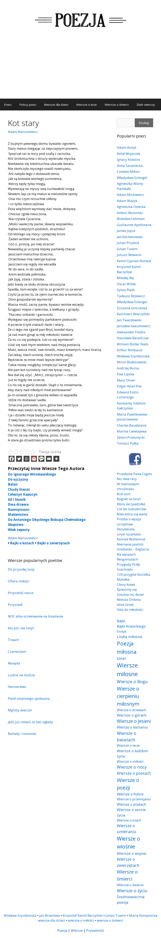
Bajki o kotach (22, 543)
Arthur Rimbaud (129, 350)
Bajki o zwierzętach (53, 543)
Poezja (62, 930)
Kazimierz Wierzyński (133, 314)
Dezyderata (126, 529)
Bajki (121, 620)
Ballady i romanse (22, 733)
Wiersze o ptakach (131, 804)
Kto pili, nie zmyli (21, 628)
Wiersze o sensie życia (131, 812)
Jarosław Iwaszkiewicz (134, 326)
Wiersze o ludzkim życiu (132, 753)
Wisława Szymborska (133, 356)
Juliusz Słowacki (129, 254)
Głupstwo (16, 524)
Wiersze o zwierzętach (128, 862)
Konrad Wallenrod (131, 539)
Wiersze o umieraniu (126, 828)
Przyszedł (15, 604)
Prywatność (95, 930)
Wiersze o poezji (128, 784)
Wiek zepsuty (19, 529)
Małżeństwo (18, 514)
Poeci (7, 105)
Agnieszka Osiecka (131, 206)
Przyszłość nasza (20, 592)
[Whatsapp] (26, 458)
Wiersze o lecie (86, 105)
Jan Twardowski (129, 320)
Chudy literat (19, 489)
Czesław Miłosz (128, 171)
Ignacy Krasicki (128, 159)
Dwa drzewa (18, 504)
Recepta (14, 663)
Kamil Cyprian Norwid (134, 261)
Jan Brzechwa (49, 915)
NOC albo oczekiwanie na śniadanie (35, 616)
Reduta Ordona (129, 599)
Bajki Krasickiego (131, 626)
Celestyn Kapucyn (23, 494)
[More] (56, 458)
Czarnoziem (17, 651)
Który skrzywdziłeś (131, 504)
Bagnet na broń (129, 499)
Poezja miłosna (126, 647)
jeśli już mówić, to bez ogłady (30, 722)
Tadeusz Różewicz (131, 296)
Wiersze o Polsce (130, 794)
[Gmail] (34, 458)
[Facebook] (11, 458)
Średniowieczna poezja (131, 899)
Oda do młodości (130, 609)
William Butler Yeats (132, 344)
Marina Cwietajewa (132, 431)
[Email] (49, 458)
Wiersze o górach (132, 715)
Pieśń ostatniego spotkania (29, 698)
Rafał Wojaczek (128, 153)
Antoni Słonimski (130, 212)
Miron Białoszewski (132, 362)
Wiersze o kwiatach (126, 736)
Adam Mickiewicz (130, 194)
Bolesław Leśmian (131, 218)
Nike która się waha (132, 514)
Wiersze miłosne (127, 669)
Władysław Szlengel (132, 177)
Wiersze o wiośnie (128, 842)
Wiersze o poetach (134, 773)
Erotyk (121, 631)
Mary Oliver (126, 380)
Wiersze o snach (129, 820)
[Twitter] (19, 458)
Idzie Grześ (125, 604)
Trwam (13, 639)
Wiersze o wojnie (131, 853)
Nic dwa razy (127, 478)
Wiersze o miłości (130, 761)
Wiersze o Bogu (132, 681)
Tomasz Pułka (128, 443)
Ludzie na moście (21, 675)
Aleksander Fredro (131, 332)
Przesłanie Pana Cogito (134, 474)
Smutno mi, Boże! (130, 594)
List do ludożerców (131, 509)
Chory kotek (126, 584)
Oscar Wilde (126, 284)
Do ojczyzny (18, 479)
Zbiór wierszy (145, 105)
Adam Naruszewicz (23, 131)
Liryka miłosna (129, 636)
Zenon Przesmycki (131, 437)
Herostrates (17, 686)
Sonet (121, 658)
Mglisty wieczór (20, 710)
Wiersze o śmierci (117, 105)
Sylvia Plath (126, 290)
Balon (13, 484)
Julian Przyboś (128, 242)
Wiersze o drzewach (131, 710)
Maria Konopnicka (143, 915)
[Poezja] (80, 19)
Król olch (123, 494)
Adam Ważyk (127, 200)
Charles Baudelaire (131, 425)
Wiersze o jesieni (134, 721)
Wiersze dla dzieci (56, 105)
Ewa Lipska (125, 374)
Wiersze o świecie (130, 885)
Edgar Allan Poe (129, 386)
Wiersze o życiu (132, 890)
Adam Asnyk (126, 147)
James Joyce (126, 230)
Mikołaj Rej (125, 278)
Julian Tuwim (127, 249)
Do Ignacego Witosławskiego (32, 474)
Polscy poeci (27, 105)
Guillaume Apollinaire (134, 224)
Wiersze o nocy (132, 767)
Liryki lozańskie (129, 534)
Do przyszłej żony (21, 569)
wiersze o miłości (81, 920)
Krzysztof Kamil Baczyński (83, 915)
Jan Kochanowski (130, 236)
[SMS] (41, 458)
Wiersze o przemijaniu (134, 799)
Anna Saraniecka (130, 165)
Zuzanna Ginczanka (132, 308)
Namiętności (18, 509)
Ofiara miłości (18, 581)
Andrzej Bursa (128, 368)
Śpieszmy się (127, 589)
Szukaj (144, 123)
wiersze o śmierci (110, 920)
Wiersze (77, 930)
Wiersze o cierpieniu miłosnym (128, 696)
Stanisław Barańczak (133, 338)
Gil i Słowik (17, 499)
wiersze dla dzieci (51, 920)
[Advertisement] (80, 69)
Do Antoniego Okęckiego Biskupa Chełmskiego (47, 519)
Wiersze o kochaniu (132, 727)
